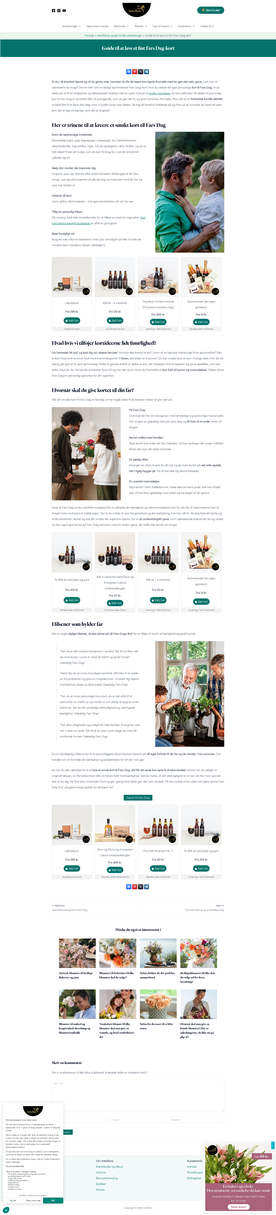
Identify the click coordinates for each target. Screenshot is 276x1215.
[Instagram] (59, 10)
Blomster (120, 26)
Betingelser (194, 1178)
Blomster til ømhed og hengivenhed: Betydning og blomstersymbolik (74, 1028)
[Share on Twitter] (140, 71)
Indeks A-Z (207, 26)
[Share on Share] (146, 71)
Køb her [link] (73, 320)
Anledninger (69, 26)
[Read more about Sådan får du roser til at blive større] (158, 1004)
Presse (100, 1190)
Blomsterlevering (107, 1178)
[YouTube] (64, 10)
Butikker (101, 1184)
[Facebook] (53, 10)
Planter (139, 26)
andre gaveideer (159, 93)
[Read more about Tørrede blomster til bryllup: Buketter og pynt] (77, 953)
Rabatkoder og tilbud (109, 1167)
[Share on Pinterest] (134, 71)
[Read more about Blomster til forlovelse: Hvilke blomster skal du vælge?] (117, 953)
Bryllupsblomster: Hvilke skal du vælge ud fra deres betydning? (197, 977)
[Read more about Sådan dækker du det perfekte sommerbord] (158, 953)
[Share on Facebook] (128, 71)
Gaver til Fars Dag (138, 798)
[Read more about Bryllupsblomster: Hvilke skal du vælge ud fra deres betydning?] (198, 953)
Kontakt (192, 1167)
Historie (101, 1172)
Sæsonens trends (97, 26)
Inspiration (184, 26)
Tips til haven (161, 26)
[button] (210, 10)
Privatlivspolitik (196, 1172)
